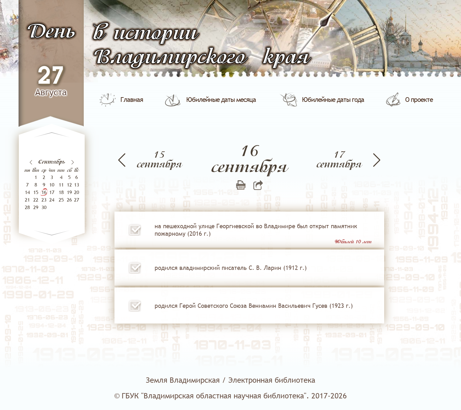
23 (43, 199)
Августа (51, 92)
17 (51, 192)
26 (69, 199)
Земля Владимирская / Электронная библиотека (230, 380)
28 (27, 207)
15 (35, 192)
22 (35, 199)
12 (69, 184)
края (286, 58)
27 (51, 76)
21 (27, 199)
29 (35, 207)
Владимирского (169, 58)
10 (51, 184)
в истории (145, 34)
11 (61, 184)
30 (43, 207)
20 (76, 192)
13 (76, 184)
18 (61, 192)
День (51, 32)
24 (51, 199)
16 (43, 192)
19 (69, 192)
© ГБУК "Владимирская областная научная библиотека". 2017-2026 (230, 395)
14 (27, 192)
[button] (72, 162)
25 (61, 199)
